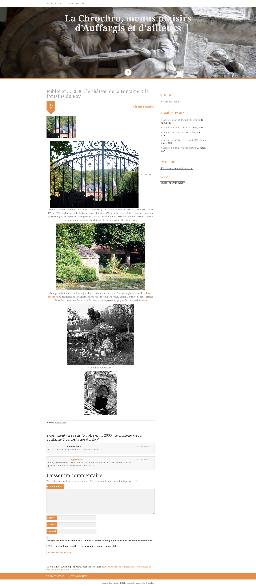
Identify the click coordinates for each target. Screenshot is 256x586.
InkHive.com (126, 583)
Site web (51, 531)
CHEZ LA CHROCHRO (55, 4)
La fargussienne (74, 459)
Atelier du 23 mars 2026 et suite (179, 148)
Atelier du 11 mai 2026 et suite (179, 132)
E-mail (51, 524)
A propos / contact (78, 4)
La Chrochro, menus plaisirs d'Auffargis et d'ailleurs (128, 23)
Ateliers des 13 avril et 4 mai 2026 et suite (185, 140)
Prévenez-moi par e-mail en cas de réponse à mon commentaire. (83, 546)
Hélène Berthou (144, 106)
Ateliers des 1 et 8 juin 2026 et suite (181, 120)
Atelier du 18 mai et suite (176, 127)
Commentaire (55, 486)
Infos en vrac (60, 423)
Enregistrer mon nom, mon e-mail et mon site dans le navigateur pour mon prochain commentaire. (100, 540)
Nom (50, 518)
